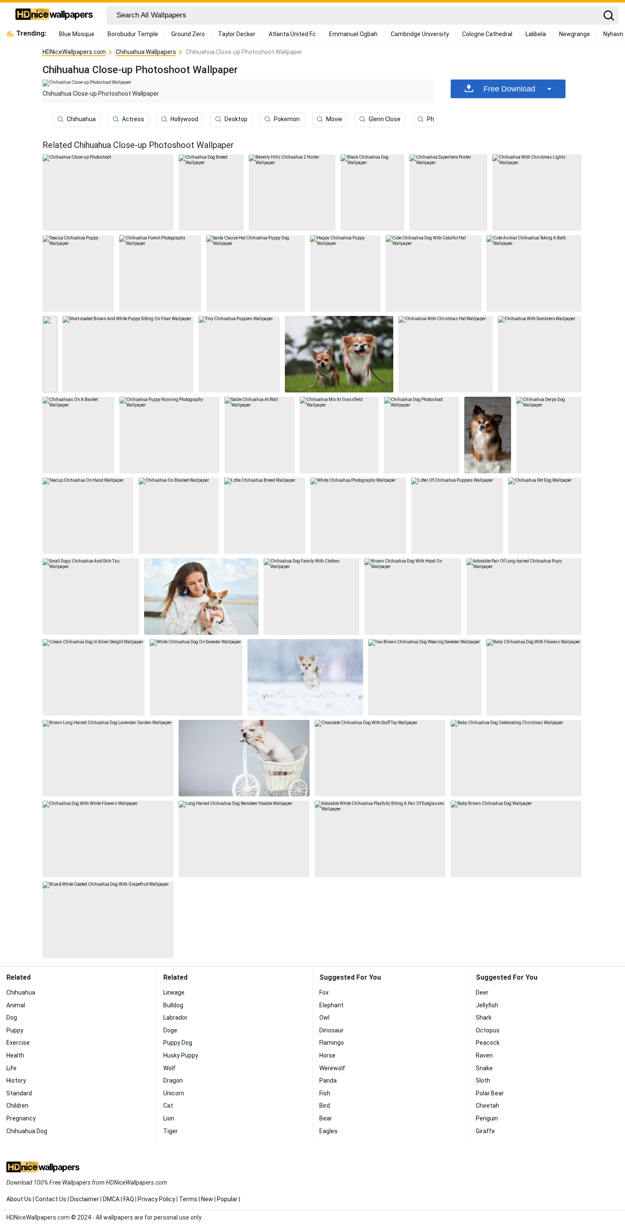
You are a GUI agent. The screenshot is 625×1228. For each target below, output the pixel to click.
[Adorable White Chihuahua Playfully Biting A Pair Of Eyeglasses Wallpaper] (380, 839)
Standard (19, 1093)
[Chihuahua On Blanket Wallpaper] (179, 516)
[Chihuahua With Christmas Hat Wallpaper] (445, 354)
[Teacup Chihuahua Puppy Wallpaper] (78, 273)
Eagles (328, 1131)
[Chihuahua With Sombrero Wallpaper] (540, 354)
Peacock (488, 1042)
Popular (227, 1199)
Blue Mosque (76, 34)
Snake (484, 1068)
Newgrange (574, 34)
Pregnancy (21, 1118)
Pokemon (287, 119)
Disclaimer (84, 1199)
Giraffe (485, 1131)
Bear (325, 1118)
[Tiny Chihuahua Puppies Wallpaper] (239, 354)
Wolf (169, 1068)
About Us (18, 1199)
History (16, 1080)
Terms (188, 1199)
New (207, 1199)
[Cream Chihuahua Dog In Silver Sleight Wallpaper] (94, 677)
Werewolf (332, 1068)
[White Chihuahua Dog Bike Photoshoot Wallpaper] (244, 758)
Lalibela (536, 34)
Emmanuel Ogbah (353, 34)
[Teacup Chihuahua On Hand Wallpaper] (88, 516)
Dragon (173, 1080)
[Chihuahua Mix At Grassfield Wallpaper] (339, 435)
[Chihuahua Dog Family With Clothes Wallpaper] (311, 596)
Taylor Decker (237, 34)
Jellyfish (487, 1005)
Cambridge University (420, 34)
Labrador (175, 1017)
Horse (327, 1055)
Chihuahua (81, 119)
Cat (168, 1105)
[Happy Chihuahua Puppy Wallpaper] (345, 273)
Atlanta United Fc (292, 34)
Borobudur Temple (133, 34)
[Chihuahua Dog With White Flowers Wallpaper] (108, 839)
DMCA (111, 1199)
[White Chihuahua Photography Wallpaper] (358, 516)
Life (11, 1068)
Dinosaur (331, 1030)
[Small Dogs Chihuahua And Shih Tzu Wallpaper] (91, 596)
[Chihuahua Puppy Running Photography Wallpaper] (169, 435)
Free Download (509, 89)
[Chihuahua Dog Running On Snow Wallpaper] (305, 677)
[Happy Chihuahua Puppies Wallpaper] (339, 354)
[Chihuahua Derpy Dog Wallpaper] (549, 435)
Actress (133, 119)
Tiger (170, 1131)
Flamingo (331, 1042)
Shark (483, 1017)
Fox (324, 992)
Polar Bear (490, 1093)
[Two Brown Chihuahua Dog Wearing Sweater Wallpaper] (424, 677)
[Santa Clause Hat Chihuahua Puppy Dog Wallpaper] (255, 273)
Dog (11, 1017)
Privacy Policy (156, 1199)
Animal (15, 1005)
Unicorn (173, 1093)
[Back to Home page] (54, 15)
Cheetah (487, 1105)
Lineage (174, 992)
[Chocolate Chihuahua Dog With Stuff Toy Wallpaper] (380, 758)
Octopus (488, 1030)
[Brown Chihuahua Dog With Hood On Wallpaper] (413, 596)
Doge (170, 1030)
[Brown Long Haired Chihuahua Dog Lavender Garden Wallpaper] (108, 758)
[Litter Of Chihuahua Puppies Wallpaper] (457, 516)
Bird (324, 1105)
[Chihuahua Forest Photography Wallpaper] (160, 273)
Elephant (331, 1005)
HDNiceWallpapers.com (74, 51)
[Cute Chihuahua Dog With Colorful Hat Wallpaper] (433, 273)
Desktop (235, 119)
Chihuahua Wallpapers (146, 51)
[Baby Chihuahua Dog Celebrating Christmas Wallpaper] (516, 758)
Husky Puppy (180, 1055)
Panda (328, 1080)
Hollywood (184, 119)
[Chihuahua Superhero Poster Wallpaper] (448, 192)
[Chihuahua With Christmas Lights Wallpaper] (537, 192)
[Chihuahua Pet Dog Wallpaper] (545, 516)
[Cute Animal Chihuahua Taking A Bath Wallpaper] (534, 273)
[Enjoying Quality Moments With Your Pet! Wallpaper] (201, 596)
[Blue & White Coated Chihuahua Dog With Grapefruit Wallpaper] (108, 919)
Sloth (483, 1080)
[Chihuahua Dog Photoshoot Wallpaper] (421, 435)
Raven (484, 1055)
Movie (334, 119)
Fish (324, 1093)
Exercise (18, 1042)
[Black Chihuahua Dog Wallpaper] (373, 192)
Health (15, 1055)
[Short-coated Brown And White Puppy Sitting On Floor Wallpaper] (127, 354)
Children (17, 1105)
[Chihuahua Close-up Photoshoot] (108, 192)
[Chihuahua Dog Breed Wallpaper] (211, 192)
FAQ (128, 1199)
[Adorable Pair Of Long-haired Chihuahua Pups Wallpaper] (524, 596)
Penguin (487, 1118)
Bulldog (173, 1005)
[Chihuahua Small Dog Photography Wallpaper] (487, 435)
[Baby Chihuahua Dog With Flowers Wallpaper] (534, 677)
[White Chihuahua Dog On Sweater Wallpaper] (196, 677)
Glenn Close (385, 119)
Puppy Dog (177, 1042)
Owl (324, 1017)
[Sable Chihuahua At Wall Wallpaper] (259, 435)
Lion (168, 1118)
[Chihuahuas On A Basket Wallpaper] (78, 435)
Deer (482, 992)
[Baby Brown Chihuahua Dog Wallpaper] (516, 839)
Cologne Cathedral (487, 34)
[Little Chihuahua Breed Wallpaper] (264, 516)
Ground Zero (188, 34)
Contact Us (50, 1199)
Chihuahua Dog (26, 1131)
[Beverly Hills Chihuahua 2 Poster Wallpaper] (292, 192)
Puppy (14, 1030)
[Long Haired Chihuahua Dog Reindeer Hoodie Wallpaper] (244, 839)
